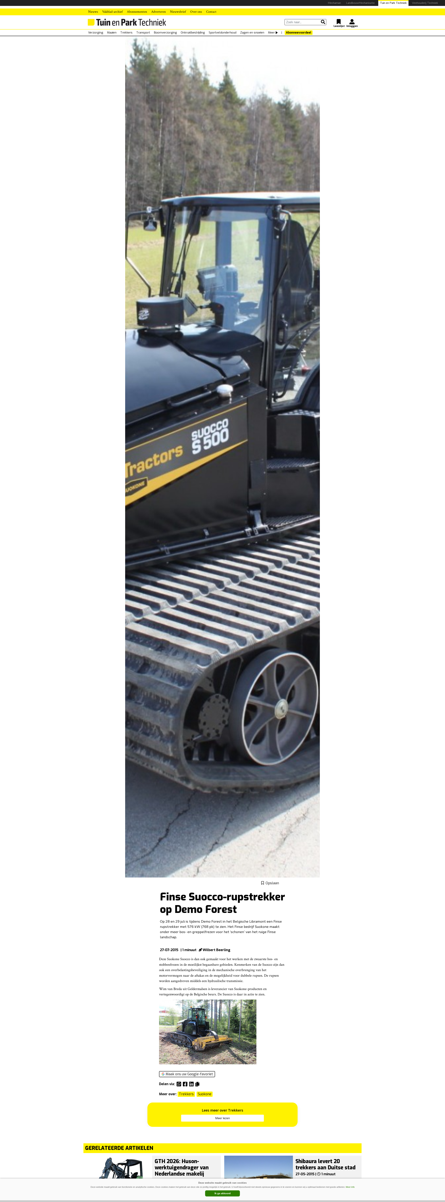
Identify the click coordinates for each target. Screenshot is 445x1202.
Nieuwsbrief (178, 12)
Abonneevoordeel (298, 33)
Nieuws (93, 12)
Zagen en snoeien (252, 33)
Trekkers (126, 33)
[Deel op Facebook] (186, 1084)
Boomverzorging (165, 33)
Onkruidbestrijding (193, 33)
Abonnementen (137, 12)
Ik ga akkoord (223, 1193)
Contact (211, 12)
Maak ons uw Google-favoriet (189, 1074)
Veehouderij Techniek (425, 3)
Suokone (204, 1094)
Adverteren (158, 12)
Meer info (350, 1187)
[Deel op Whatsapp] (180, 1084)
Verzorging (95, 33)
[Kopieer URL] (198, 1084)
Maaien (111, 33)
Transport (143, 33)
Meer (271, 33)
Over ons (196, 12)
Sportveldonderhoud (222, 33)
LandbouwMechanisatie (360, 3)
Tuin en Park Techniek (393, 3)
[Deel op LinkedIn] (192, 1084)
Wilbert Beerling (216, 950)
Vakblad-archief (112, 12)
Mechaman (334, 3)
